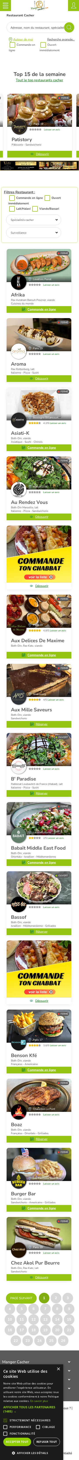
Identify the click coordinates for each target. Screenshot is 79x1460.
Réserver (42, 724)
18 (33, 1330)
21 (69, 1330)
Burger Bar (23, 1193)
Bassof (18, 917)
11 (22, 1319)
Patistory (22, 139)
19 (45, 1330)
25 (51, 1340)
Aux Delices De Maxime (37, 640)
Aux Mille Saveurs (31, 709)
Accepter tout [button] (17, 1442)
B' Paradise (23, 779)
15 (69, 1319)
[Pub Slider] (39, 169)
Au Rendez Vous (29, 502)
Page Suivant (21, 1298)
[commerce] (39, 265)
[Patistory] (39, 110)
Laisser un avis (52, 129)
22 (16, 1340)
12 (33, 1319)
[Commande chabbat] (39, 554)
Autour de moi (23, 39)
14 (57, 1319)
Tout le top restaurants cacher (39, 80)
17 (22, 1330)
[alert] (31, 1412)
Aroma (18, 364)
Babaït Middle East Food (38, 848)
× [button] (58, 1369)
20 (57, 1330)
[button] (31, 1409)
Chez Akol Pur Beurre (35, 1263)
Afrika (18, 295)
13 (45, 1319)
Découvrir (42, 154)
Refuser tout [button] (46, 1442)
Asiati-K (20, 433)
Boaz (16, 1124)
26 (63, 1340)
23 (27, 1340)
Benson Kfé (24, 1055)
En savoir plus (39, 1401)
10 (10, 1319)
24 (39, 1340)
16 (10, 1330)
